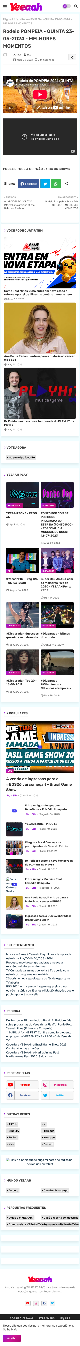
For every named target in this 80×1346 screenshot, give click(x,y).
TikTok (13, 1124)
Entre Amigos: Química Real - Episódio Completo (44, 881)
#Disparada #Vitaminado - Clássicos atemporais (56, 684)
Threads (49, 1130)
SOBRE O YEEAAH (21, 1318)
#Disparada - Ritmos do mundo (55, 635)
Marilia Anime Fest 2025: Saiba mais (29, 1056)
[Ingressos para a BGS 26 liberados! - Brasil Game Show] (14, 921)
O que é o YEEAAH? (21, 1217)
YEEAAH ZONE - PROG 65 (21, 515)
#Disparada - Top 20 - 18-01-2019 (21, 682)
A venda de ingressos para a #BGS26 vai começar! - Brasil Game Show (39, 784)
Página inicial (11, 19)
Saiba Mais (10, 1329)
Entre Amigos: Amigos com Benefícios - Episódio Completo (46, 807)
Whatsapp (56, 183)
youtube (26, 1084)
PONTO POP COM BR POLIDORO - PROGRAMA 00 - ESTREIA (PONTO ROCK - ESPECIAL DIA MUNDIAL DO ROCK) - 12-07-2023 (57, 524)
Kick (11, 1144)
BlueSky (14, 1130)
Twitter (45, 183)
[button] (76, 6)
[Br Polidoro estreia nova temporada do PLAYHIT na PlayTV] (14, 866)
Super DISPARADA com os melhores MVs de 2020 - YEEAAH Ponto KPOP (57, 584)
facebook (25, 1095)
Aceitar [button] (12, 1338)
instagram (60, 1084)
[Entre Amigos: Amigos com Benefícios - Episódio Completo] (14, 811)
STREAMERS (46, 1318)
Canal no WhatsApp (56, 1190)
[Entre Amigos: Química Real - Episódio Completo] (14, 884)
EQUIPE (65, 1318)
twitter (60, 1095)
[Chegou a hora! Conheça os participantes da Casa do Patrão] (14, 848)
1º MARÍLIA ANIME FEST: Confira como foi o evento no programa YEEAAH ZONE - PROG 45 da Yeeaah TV (38, 1036)
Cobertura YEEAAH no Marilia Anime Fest (32, 1052)
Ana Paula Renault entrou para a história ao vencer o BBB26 (39, 358)
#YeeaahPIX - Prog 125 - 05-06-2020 (22, 580)
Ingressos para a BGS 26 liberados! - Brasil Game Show (49, 917)
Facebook (31, 183)
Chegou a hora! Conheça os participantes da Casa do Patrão (46, 844)
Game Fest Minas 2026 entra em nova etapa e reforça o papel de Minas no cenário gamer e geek (38, 292)
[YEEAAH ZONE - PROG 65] (14, 829)
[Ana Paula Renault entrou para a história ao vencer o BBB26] (14, 903)
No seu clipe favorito (22, 457)
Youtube (49, 1137)
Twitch (13, 1137)
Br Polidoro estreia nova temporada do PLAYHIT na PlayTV (39, 423)
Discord (48, 1144)
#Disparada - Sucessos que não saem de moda (22, 635)
